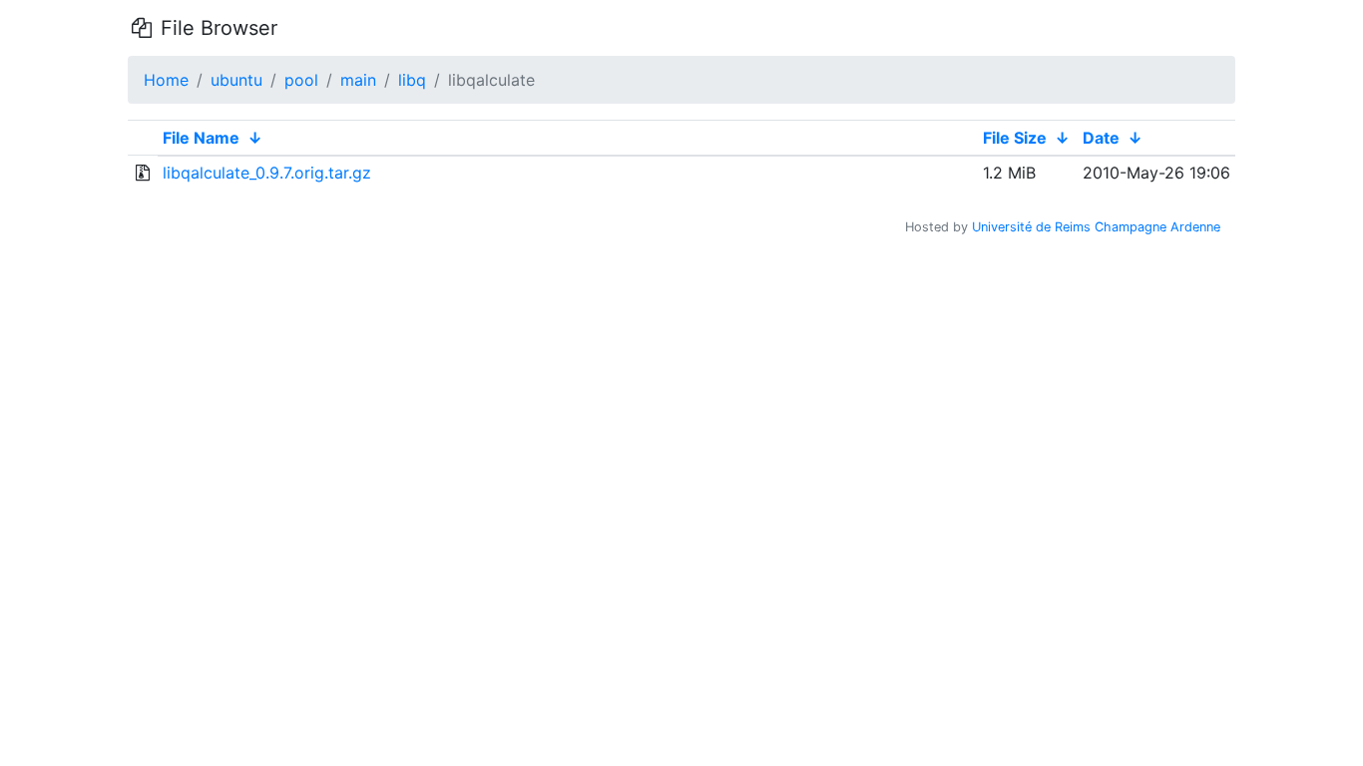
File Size (1015, 138)
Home (166, 80)
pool (301, 80)
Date (1101, 138)
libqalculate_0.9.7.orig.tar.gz (267, 173)
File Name (201, 138)
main (358, 80)
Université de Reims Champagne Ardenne (1096, 226)
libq (412, 80)
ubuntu (236, 80)
